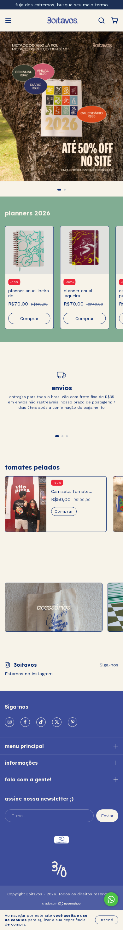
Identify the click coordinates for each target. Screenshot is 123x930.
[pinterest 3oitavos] (72, 722)
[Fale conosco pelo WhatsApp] (111, 899)
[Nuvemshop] (61, 904)
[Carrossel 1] (53, 607)
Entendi (106, 920)
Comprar (64, 511)
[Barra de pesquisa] (101, 20)
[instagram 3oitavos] (9, 722)
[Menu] (8, 21)
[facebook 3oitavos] (25, 722)
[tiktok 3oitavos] (41, 722)
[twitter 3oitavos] (57, 722)
